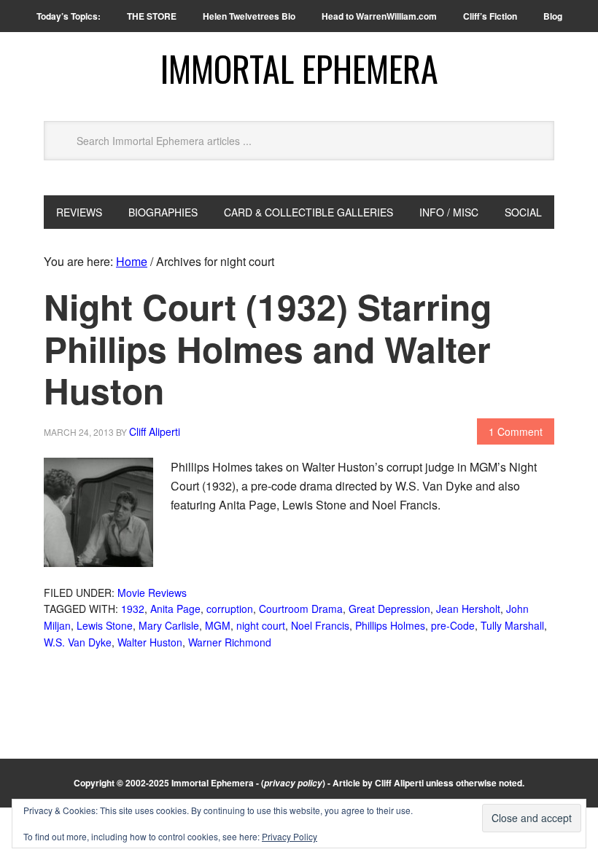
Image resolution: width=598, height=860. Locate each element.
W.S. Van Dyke (78, 642)
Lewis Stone (105, 625)
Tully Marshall (512, 625)
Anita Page (175, 608)
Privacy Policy (289, 836)
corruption (229, 608)
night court (260, 625)
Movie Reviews (152, 592)
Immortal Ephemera (299, 68)
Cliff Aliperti (399, 782)
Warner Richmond (229, 642)
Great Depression (389, 608)
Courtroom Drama (301, 608)
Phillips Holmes (390, 625)
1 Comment (516, 431)
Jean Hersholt (468, 608)
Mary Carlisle (169, 625)
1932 (132, 608)
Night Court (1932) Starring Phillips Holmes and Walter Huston (268, 348)
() (293, 782)
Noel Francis (320, 625)
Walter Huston (149, 642)
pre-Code (453, 625)
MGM (217, 625)
